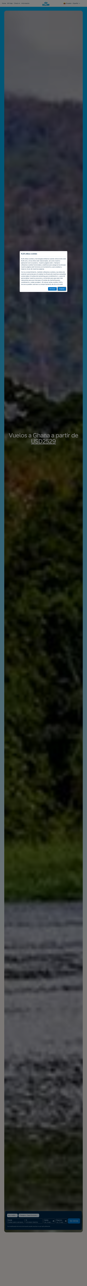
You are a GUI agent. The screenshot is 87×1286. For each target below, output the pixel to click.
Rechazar (52, 289)
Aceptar (61, 289)
